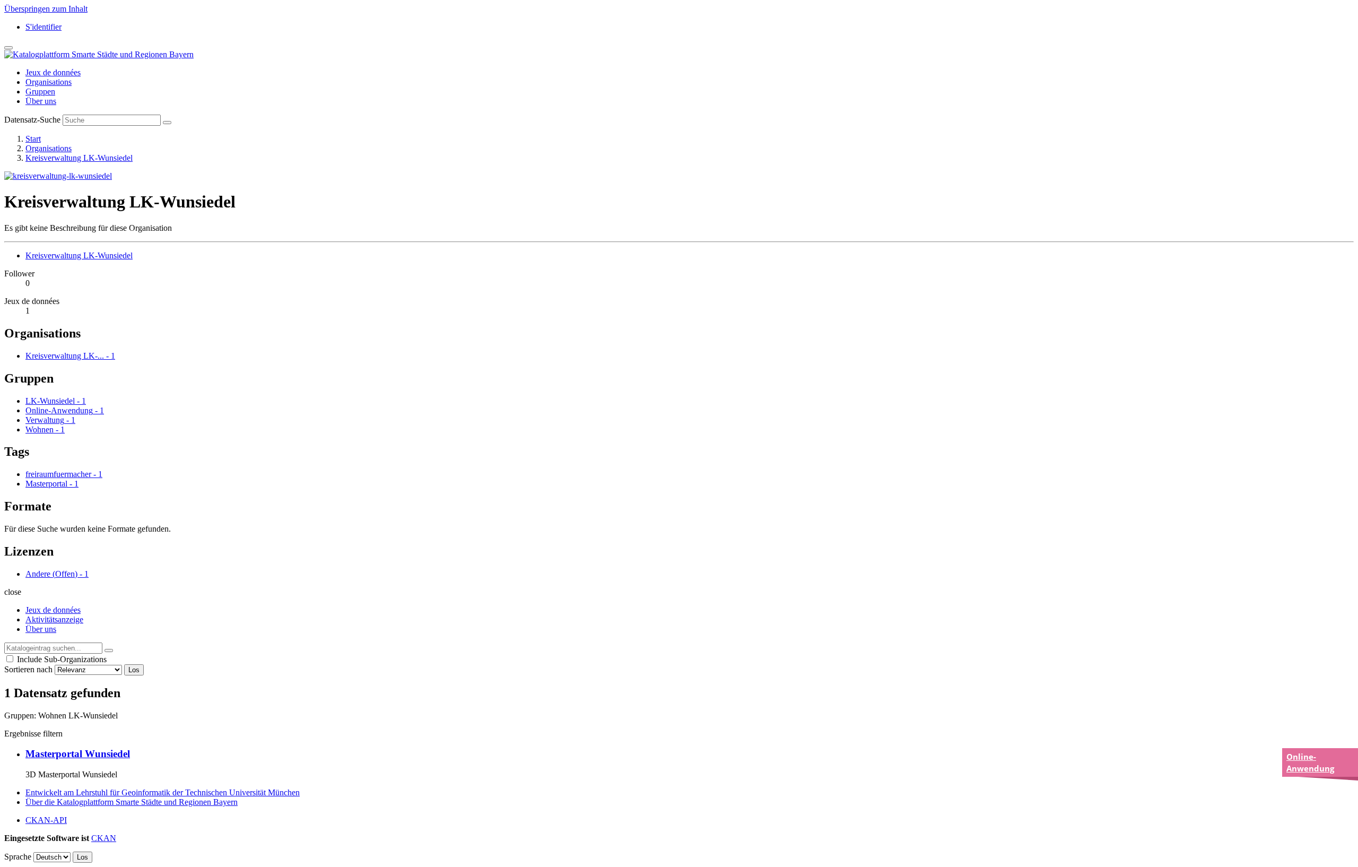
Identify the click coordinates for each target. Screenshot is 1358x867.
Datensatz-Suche (32, 119)
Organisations (48, 81)
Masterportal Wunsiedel (77, 753)
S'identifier (43, 26)
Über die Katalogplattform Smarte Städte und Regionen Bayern (131, 802)
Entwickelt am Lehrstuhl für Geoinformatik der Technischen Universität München (162, 792)
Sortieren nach (28, 669)
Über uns (40, 101)
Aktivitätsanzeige (54, 619)
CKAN (103, 838)
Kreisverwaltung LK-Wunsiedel (79, 157)
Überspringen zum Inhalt (46, 8)
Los (134, 670)
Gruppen (40, 91)
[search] (109, 650)
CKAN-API (46, 820)
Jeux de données (53, 72)
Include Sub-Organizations (61, 659)
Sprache (17, 856)
